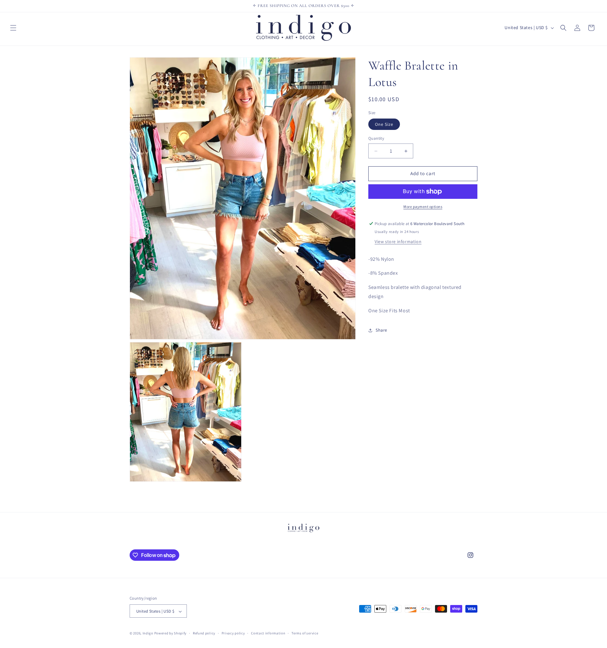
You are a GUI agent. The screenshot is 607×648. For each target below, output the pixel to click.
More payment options (422, 206)
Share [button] (381, 330)
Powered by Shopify (170, 633)
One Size (384, 124)
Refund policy (204, 633)
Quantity (376, 138)
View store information (398, 241)
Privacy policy (233, 633)
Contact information (268, 633)
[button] (13, 28)
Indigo (148, 633)
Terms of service (304, 633)
